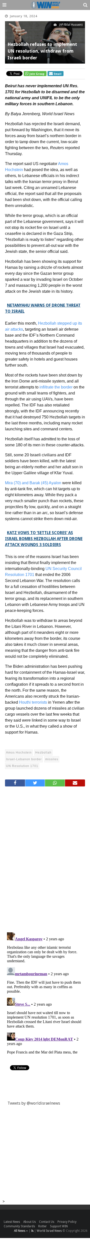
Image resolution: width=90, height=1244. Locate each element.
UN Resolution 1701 (22, 766)
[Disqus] (45, 857)
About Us (29, 1222)
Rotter (42, 1226)
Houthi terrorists (33, 702)
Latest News (12, 1222)
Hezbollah (43, 752)
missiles (51, 759)
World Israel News (49, 1231)
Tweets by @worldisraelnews (34, 1103)
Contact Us (46, 1222)
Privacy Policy (67, 1222)
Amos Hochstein (19, 752)
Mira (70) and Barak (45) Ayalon (33, 483)
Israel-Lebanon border (24, 759)
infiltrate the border (56, 387)
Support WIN (59, 1226)
